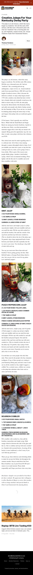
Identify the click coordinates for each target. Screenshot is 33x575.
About (5, 561)
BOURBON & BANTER (14, 556)
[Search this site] (27, 8)
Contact (17, 563)
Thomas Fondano (7, 43)
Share (28, 41)
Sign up (28, 561)
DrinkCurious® (14, 558)
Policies (22, 561)
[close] (31, 3)
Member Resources (14, 561)
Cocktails (4, 14)
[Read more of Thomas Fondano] (4, 38)
